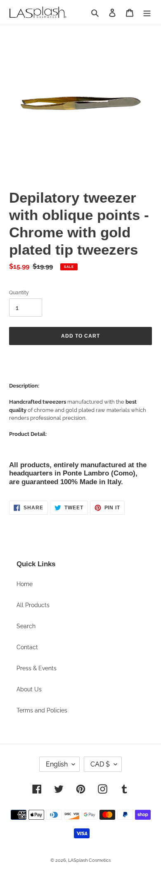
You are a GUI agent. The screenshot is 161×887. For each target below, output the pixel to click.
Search (26, 626)
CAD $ (100, 764)
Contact (27, 647)
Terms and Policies (42, 710)
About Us (29, 689)
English (57, 764)
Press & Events (37, 668)
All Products (33, 605)
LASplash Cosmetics (89, 860)
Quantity (19, 293)
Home (25, 584)
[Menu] (147, 12)
